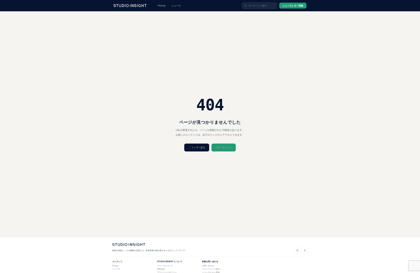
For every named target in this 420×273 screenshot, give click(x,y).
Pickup (162, 5)
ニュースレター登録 (293, 5)
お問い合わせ (208, 265)
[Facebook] (305, 250)
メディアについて (165, 265)
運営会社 (161, 269)
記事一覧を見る (224, 147)
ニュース (176, 5)
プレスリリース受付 (211, 269)
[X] (297, 250)
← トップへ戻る (196, 147)
